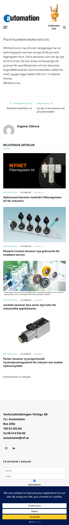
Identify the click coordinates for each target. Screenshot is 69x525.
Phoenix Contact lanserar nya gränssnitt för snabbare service (31, 252)
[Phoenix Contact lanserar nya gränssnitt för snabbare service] (34, 224)
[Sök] (64, 27)
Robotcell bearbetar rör (19, 108)
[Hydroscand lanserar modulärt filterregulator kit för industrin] (34, 170)
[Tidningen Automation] (21, 18)
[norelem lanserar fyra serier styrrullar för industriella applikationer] (34, 278)
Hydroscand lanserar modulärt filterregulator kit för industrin (32, 199)
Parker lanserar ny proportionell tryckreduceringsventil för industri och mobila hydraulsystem (33, 362)
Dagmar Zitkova (28, 126)
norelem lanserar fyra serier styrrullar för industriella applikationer (29, 306)
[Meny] (5, 27)
